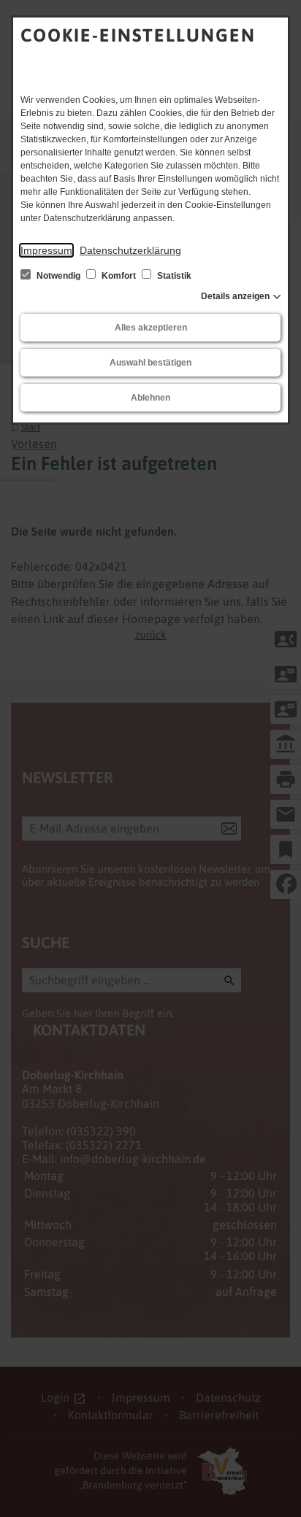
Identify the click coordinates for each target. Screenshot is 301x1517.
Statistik (173, 276)
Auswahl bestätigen (150, 363)
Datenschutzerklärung (130, 250)
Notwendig (58, 276)
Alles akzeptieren (151, 328)
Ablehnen (150, 398)
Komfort (118, 276)
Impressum (46, 250)
